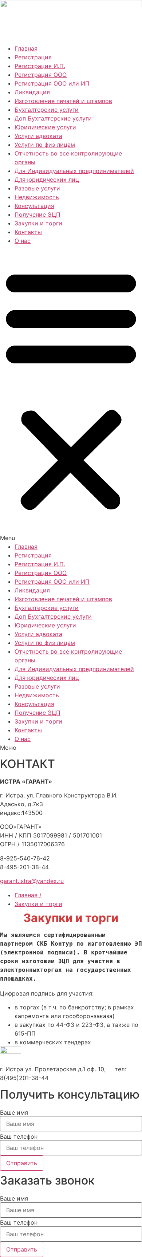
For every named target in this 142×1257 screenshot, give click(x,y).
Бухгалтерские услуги (47, 109)
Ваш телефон (19, 1136)
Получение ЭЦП (37, 214)
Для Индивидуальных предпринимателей (74, 170)
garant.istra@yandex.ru (32, 880)
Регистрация (33, 57)
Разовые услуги (37, 188)
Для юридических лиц (47, 179)
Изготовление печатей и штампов (63, 101)
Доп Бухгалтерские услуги (53, 118)
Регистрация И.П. (40, 66)
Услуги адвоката (38, 135)
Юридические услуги (45, 127)
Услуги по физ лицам (45, 144)
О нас (23, 240)
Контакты (28, 232)
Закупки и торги (38, 223)
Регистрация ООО (41, 74)
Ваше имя (14, 1112)
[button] (71, 393)
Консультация (34, 205)
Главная (26, 48)
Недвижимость (37, 197)
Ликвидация (32, 92)
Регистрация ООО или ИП (52, 83)
